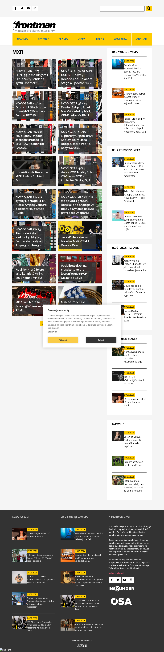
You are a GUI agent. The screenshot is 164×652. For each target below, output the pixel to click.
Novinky (22, 39)
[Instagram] (35, 8)
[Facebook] (15, 8)
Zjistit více (52, 332)
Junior (99, 39)
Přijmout (63, 340)
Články (63, 39)
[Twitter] (22, 8)
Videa (81, 39)
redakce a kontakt (117, 573)
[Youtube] (28, 8)
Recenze (43, 39)
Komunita (120, 39)
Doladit (101, 340)
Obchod (141, 39)
